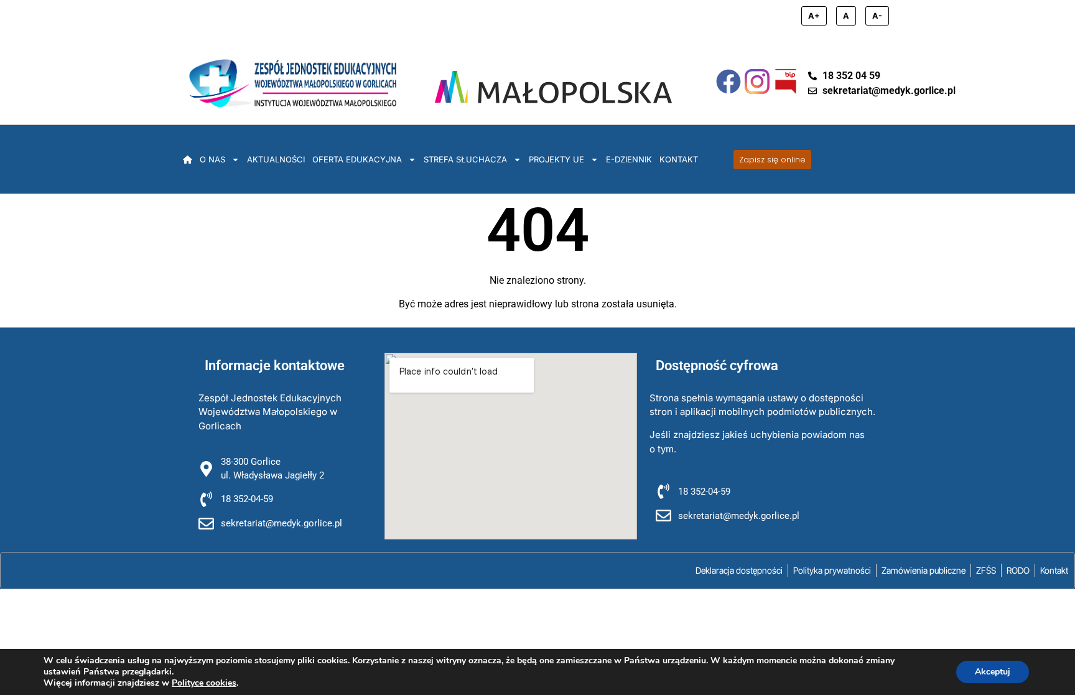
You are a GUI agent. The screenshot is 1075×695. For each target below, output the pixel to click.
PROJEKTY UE (556, 159)
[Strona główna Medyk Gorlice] (292, 83)
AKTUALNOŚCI (276, 159)
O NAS (212, 159)
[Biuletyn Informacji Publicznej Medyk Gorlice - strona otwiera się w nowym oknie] (785, 81)
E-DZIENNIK (629, 159)
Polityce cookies (204, 683)
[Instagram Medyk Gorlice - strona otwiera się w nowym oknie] (757, 81)
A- (877, 16)
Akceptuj (992, 672)
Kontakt (678, 159)
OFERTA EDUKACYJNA (357, 159)
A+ (814, 16)
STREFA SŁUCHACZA (465, 159)
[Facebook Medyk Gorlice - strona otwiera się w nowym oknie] (728, 81)
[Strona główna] (187, 159)
